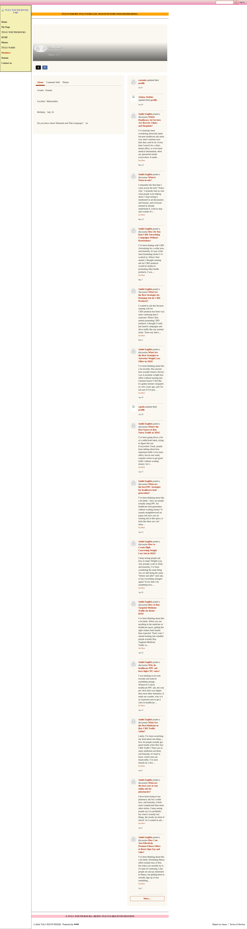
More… (147, 898)
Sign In (242, 2)
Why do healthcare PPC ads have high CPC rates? (149, 668)
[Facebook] (44, 68)
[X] (38, 68)
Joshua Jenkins (145, 97)
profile (141, 83)
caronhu (142, 80)
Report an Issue (219, 924)
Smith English (145, 114)
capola (141, 407)
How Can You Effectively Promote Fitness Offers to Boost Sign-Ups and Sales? (149, 846)
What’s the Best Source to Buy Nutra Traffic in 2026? (149, 430)
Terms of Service (237, 924)
